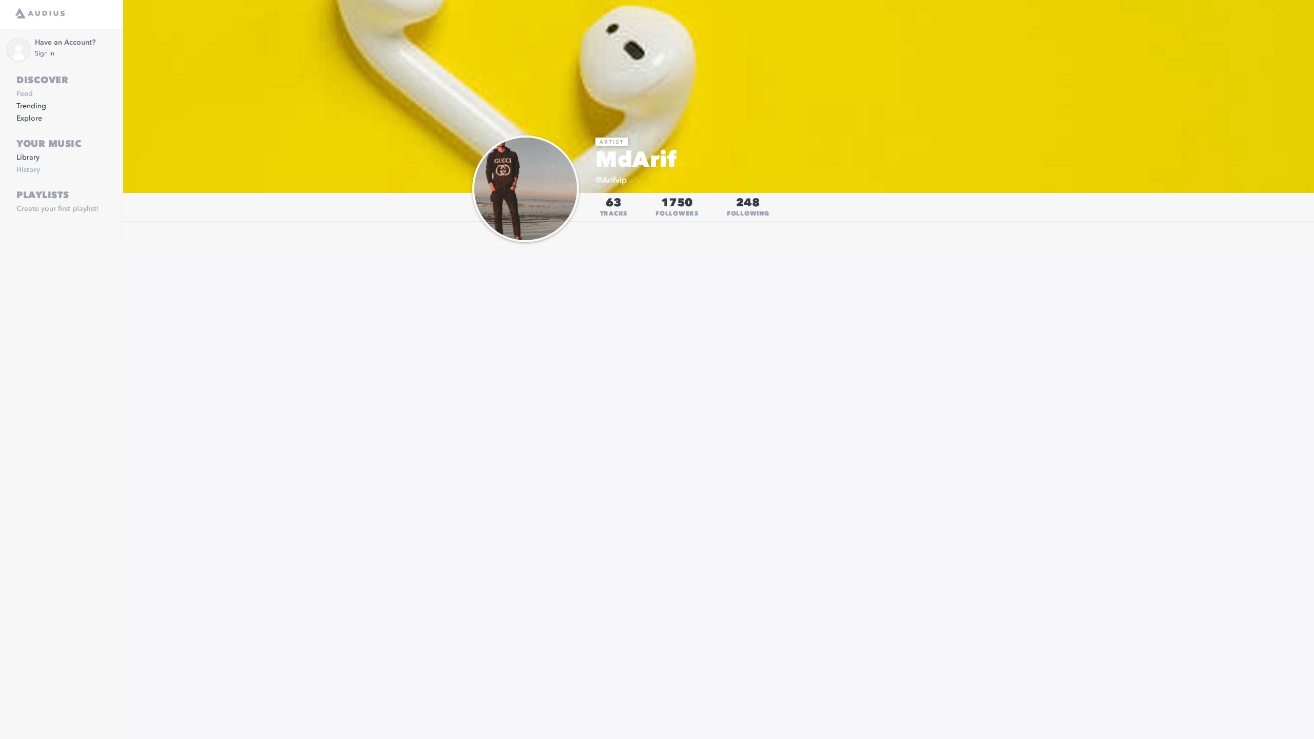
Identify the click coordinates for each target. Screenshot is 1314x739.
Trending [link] (31, 106)
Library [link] (28, 157)
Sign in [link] (44, 54)
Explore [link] (29, 118)
